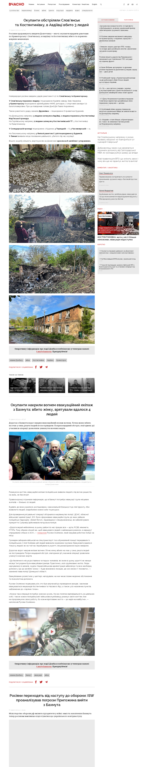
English (94, 4)
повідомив (42, 533)
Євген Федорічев (106, 190)
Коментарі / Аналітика (80, 4)
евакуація (38, 675)
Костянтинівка (38, 360)
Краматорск (61, 360)
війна (44, 10)
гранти (51, 10)
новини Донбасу (16, 360)
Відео (100, 209)
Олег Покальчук (106, 173)
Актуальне (41, 4)
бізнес (36, 10)
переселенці (27, 10)
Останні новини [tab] (107, 20)
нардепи (69, 10)
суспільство (14, 10)
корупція (60, 10)
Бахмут (28, 675)
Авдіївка (50, 360)
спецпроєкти (87, 10)
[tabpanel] (118, 75)
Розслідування (64, 4)
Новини (31, 4)
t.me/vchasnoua (44, 351)
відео (77, 10)
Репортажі (52, 4)
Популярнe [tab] (128, 20)
